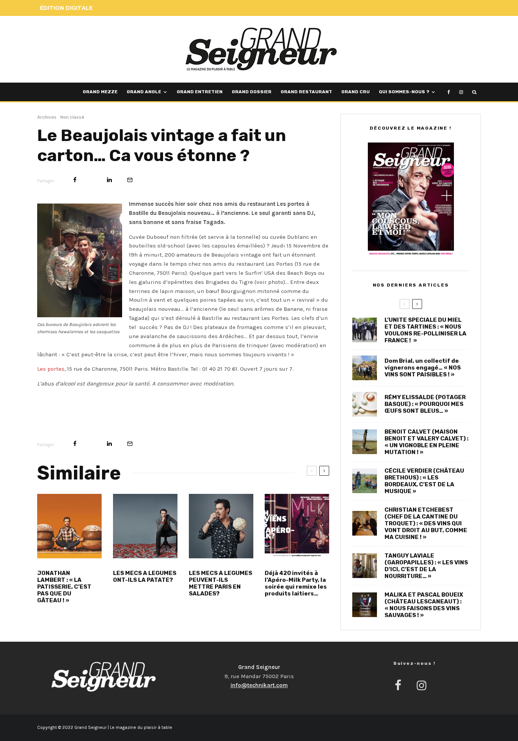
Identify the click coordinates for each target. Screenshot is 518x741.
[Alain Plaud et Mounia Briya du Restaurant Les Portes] (79, 260)
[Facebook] (449, 92)
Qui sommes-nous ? (404, 91)
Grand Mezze (100, 91)
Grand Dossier (252, 91)
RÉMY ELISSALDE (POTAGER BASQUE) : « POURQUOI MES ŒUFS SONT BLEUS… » (425, 404)
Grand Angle (144, 91)
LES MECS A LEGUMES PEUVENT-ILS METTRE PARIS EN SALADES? (220, 583)
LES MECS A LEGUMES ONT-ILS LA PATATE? (144, 576)
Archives (47, 117)
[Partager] (75, 180)
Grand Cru (355, 91)
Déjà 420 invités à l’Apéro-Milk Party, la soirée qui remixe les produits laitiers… (296, 583)
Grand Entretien (200, 91)
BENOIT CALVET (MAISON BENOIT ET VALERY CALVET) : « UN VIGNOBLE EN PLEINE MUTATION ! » (426, 442)
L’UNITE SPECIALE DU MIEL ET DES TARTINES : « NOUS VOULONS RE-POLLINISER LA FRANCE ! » (425, 330)
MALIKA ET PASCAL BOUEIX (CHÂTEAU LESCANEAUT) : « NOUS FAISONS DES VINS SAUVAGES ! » (424, 605)
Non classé (72, 117)
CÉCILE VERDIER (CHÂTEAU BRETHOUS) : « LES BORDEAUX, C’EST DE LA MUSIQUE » (424, 481)
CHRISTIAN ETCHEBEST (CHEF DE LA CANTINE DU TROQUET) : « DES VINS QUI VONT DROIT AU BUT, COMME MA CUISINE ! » (426, 523)
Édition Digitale (66, 8)
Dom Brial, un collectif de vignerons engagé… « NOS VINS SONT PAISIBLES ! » (423, 367)
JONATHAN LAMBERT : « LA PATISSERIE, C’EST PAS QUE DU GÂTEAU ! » (64, 587)
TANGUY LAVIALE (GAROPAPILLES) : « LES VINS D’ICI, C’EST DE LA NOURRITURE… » (426, 566)
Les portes (50, 368)
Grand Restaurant (306, 91)
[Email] (130, 180)
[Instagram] (461, 92)
